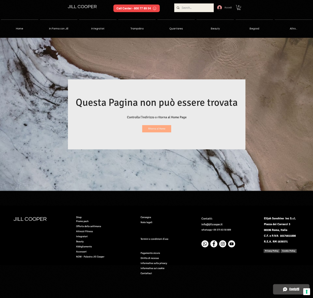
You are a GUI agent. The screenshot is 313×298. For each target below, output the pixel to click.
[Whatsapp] (204, 243)
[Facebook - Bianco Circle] (213, 243)
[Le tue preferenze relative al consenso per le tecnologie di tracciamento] (306, 291)
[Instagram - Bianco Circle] (222, 243)
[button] (239, 7)
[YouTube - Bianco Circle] (231, 243)
